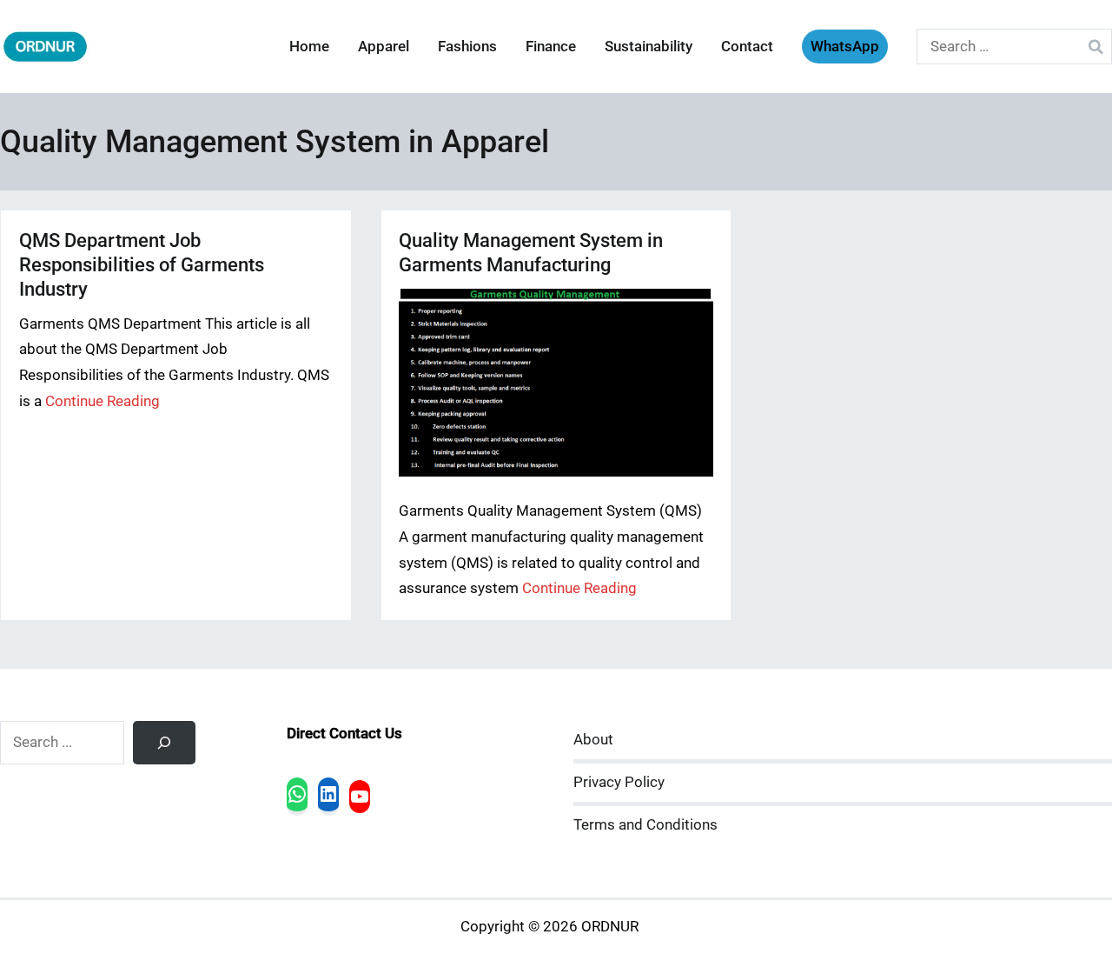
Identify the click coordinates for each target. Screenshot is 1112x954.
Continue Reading (102, 401)
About (593, 739)
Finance (551, 46)
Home (309, 46)
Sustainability (648, 46)
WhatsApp (845, 46)
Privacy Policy (619, 782)
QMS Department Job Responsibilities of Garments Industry (141, 265)
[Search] (164, 742)
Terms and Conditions (645, 825)
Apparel (383, 46)
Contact (747, 46)
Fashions (467, 46)
